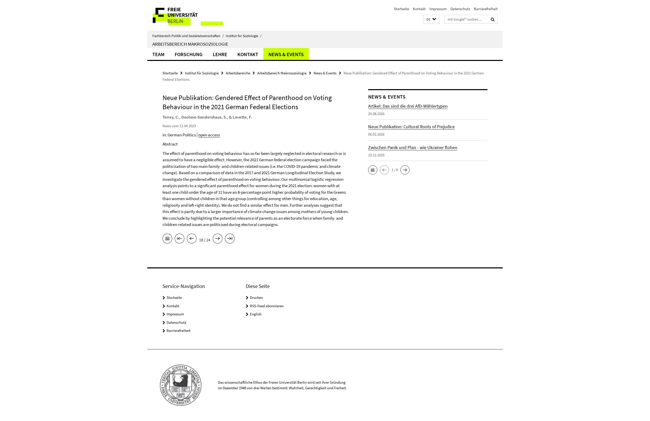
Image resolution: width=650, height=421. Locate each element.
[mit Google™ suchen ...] (492, 19)
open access (209, 135)
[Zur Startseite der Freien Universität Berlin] (189, 15)
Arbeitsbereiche (238, 73)
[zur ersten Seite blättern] (179, 239)
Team (158, 54)
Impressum (438, 8)
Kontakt (419, 8)
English (256, 314)
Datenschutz (460, 8)
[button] (431, 19)
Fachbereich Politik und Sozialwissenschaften (188, 36)
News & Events (286, 54)
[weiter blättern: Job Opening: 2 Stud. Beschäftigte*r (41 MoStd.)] (217, 239)
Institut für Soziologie (244, 36)
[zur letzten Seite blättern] (230, 239)
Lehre (220, 54)
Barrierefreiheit (486, 8)
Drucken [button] (256, 297)
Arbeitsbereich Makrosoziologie (190, 44)
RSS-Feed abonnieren (267, 305)
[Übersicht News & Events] (167, 239)
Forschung (189, 54)
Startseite (401, 8)
